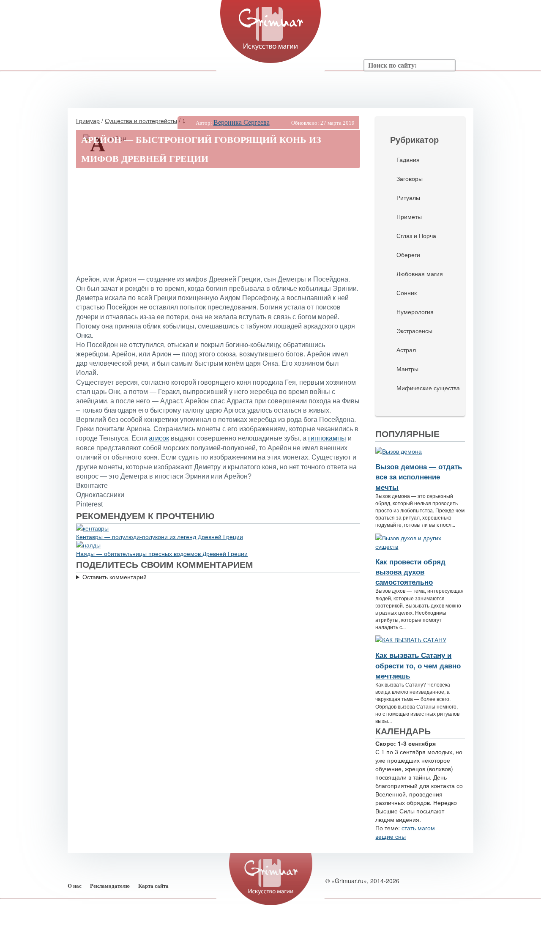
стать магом (418, 828)
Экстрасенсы (414, 330)
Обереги (408, 254)
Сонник (406, 292)
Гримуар (88, 120)
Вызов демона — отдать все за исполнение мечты (418, 476)
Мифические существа (428, 387)
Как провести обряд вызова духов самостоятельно (410, 571)
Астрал (406, 349)
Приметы (409, 216)
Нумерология (415, 311)
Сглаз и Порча (416, 235)
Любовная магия (419, 273)
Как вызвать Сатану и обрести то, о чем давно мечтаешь (418, 665)
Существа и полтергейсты (141, 120)
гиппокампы (327, 438)
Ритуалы (408, 197)
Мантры (407, 368)
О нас (75, 886)
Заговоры (409, 178)
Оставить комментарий (114, 576)
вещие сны (390, 836)
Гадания (408, 159)
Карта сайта (153, 886)
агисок (159, 438)
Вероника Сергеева (241, 122)
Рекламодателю (110, 886)
